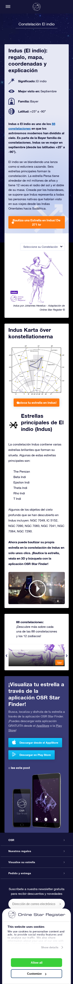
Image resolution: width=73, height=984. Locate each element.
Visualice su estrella (21, 862)
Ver (59, 662)
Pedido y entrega (19, 873)
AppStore (42, 725)
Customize (34, 973)
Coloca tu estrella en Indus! (36, 402)
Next (67, 656)
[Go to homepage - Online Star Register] (37, 7)
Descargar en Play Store (35, 754)
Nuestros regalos (19, 851)
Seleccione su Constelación (40, 246)
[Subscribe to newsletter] (60, 903)
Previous (6, 656)
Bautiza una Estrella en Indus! (36, 222)
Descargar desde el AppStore (38, 742)
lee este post (20, 767)
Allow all (36, 962)
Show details (49, 947)
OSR (11, 840)
